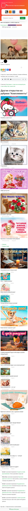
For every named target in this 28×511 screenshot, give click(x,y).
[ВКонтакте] (8, 70)
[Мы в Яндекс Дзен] (6, 11)
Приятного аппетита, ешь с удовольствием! (12, 411)
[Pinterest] (10, 70)
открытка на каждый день (19, 84)
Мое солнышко (5, 141)
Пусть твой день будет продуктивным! (11, 422)
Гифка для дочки (5, 190)
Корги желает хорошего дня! (8, 327)
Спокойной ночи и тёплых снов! (9, 270)
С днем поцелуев (21, 497)
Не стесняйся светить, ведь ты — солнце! (11, 455)
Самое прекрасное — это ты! (8, 387)
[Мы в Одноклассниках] (10, 11)
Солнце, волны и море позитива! (9, 303)
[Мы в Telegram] (17, 11)
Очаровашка (4, 166)
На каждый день (12, 25)
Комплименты (4, 25)
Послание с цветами (6, 214)
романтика (12, 86)
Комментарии (5, 246)
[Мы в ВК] (13, 11)
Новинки (4, 244)
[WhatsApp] (1, 70)
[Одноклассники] (3, 70)
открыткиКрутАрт (5, 86)
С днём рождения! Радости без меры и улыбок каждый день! (13, 353)
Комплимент (9, 84)
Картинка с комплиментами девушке (10, 238)
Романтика (19, 25)
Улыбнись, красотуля (6, 117)
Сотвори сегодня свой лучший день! (10, 444)
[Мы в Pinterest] (20, 11)
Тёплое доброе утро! (6, 433)
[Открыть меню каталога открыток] (3, 5)
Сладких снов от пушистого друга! (9, 466)
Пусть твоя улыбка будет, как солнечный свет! (13, 365)
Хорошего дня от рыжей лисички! (9, 376)
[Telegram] (6, 70)
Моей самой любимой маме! (8, 292)
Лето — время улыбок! (6, 281)
